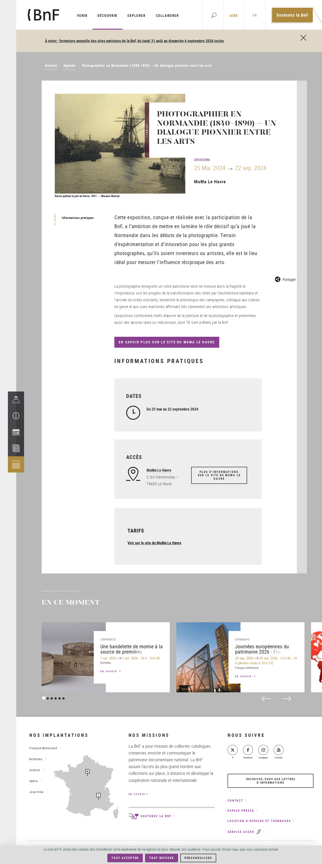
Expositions (202, 159)
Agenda (69, 65)
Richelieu (35, 759)
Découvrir (107, 15)
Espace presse (241, 811)
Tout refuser (161, 858)
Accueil (51, 65)
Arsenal (34, 770)
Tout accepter (125, 858)
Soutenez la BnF (292, 15)
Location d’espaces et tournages (259, 821)
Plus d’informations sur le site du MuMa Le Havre (219, 475)
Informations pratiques (78, 217)
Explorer (136, 15)
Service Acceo (242, 832)
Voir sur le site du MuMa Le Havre (154, 542)
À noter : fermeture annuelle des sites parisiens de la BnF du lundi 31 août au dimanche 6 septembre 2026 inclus (134, 40)
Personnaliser (198, 858)
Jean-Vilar (36, 792)
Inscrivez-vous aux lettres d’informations (270, 781)
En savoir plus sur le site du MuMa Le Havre (167, 342)
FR (255, 15)
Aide (234, 15)
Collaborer (167, 15)
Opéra (33, 781)
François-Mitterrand (43, 748)
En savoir (109, 671)
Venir (82, 15)
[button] (16, 416)
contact (235, 800)
